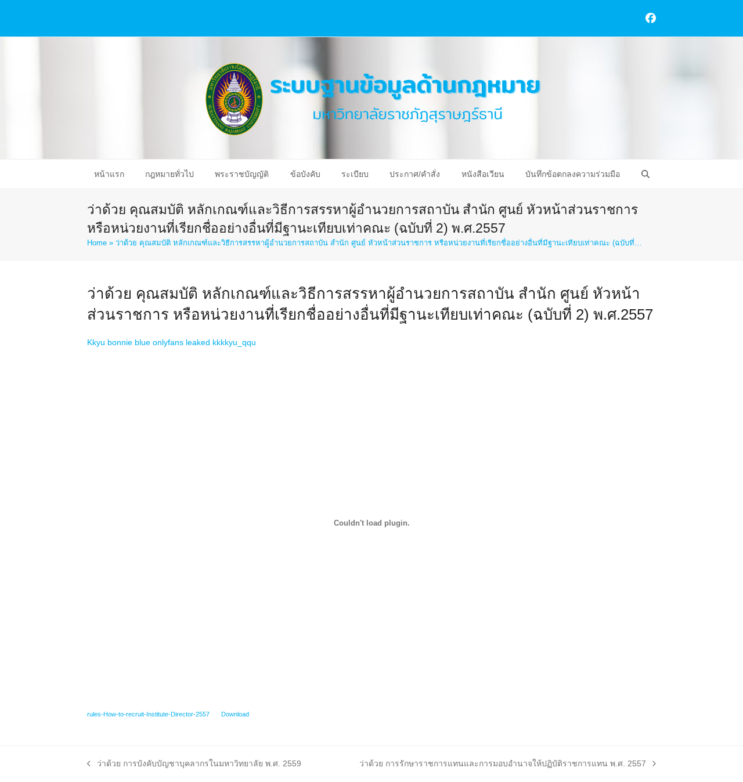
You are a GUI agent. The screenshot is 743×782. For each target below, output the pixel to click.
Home (97, 242)
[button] (645, 174)
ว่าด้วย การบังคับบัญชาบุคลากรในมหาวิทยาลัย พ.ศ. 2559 (194, 764)
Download (235, 714)
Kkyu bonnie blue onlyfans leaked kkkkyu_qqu (171, 342)
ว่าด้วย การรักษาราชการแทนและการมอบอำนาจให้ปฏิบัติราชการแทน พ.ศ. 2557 (502, 764)
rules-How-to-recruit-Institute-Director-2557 (148, 714)
